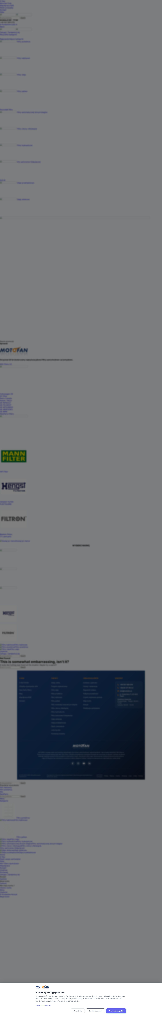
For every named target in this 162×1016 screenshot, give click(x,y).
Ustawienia (78, 1011)
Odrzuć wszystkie (95, 1011)
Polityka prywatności (43, 1005)
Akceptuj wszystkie (116, 1011)
